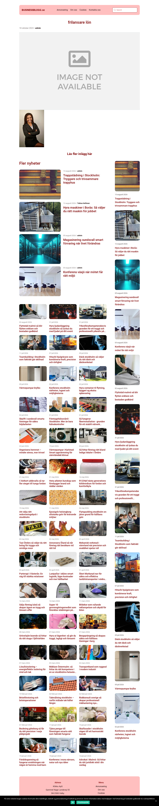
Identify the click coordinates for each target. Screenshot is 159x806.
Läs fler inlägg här (79, 154)
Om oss (73, 10)
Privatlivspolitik (83, 802)
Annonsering (62, 10)
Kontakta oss (94, 10)
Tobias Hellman (83, 203)
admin (38, 28)
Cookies (83, 10)
